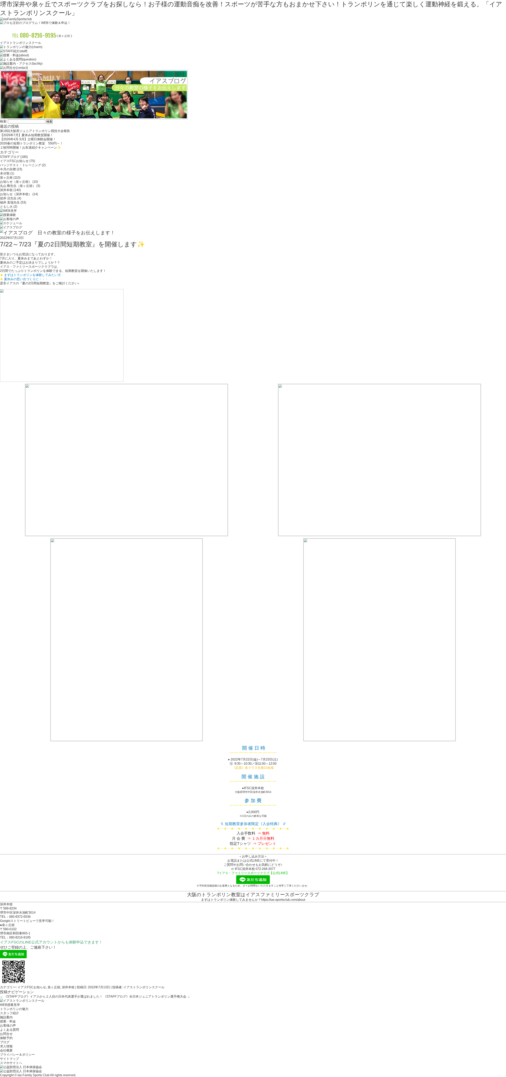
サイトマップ (9, 1058)
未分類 (4, 173)
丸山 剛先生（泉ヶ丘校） (18, 186)
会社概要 (6, 1050)
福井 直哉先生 (10, 202)
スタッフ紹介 (9, 1013)
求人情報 (6, 1046)
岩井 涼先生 (8, 198)
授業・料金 (8, 1021)
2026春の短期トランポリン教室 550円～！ (31, 143)
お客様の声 (8, 1025)
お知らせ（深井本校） (16, 194)
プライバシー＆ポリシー (17, 1054)
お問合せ (6, 1034)
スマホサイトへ (11, 1063)
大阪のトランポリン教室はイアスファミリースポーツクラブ (253, 894)
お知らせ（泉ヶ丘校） (16, 181)
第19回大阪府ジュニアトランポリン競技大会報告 (35, 131)
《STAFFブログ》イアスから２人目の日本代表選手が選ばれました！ (51, 996)
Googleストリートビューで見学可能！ (27, 920)
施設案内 (6, 1017)
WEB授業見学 (10, 1004)
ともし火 (6, 206)
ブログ (4, 1042)
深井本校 (6, 190)
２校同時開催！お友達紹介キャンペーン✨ (30, 147)
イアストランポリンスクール (143, 987)
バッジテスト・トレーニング (20, 165)
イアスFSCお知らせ (14, 161)
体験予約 (6, 1038)
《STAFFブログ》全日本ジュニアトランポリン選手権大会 (146, 996)
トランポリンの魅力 (14, 1009)
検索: (3, 121)
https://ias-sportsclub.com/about (283, 899)
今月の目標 (8, 169)
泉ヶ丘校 (6, 177)
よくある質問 (9, 1029)
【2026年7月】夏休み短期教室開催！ (26, 135)
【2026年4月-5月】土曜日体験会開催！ (28, 139)
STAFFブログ (10, 156)
